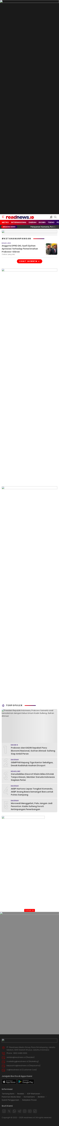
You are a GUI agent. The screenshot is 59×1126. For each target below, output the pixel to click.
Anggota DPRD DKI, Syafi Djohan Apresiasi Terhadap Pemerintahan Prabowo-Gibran (20, 248)
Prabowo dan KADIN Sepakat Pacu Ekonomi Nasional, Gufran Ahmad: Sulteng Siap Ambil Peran (33, 750)
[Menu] (3, 217)
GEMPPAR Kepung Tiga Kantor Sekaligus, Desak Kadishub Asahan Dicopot (32, 764)
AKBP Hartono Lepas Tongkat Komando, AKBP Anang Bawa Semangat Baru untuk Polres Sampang (32, 791)
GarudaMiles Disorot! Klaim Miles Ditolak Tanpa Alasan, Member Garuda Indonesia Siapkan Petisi (33, 777)
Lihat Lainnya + (29, 261)
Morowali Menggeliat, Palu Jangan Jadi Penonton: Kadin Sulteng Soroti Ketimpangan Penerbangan (31, 806)
